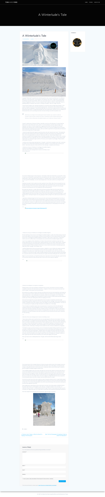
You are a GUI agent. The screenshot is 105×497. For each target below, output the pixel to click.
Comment (24, 451)
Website (23, 474)
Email (23, 470)
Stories (91, 2)
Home (86, 2)
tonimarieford (26, 39)
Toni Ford (11, 2)
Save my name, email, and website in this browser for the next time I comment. (38, 478)
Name (23, 465)
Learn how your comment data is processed (47, 485)
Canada (32, 39)
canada (25, 429)
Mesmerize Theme (64, 494)
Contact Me (97, 2)
